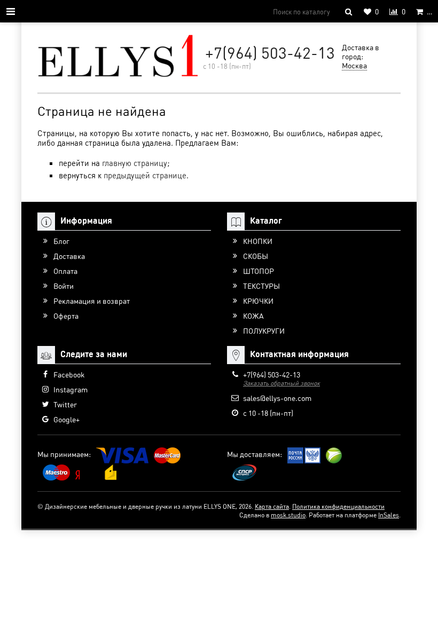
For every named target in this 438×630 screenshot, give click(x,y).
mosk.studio (288, 515)
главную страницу (134, 163)
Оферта (66, 315)
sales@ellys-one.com (277, 398)
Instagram (70, 389)
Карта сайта (272, 506)
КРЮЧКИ (258, 300)
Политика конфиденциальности (338, 506)
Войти (63, 285)
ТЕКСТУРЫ (261, 285)
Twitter (65, 404)
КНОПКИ (257, 241)
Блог (61, 241)
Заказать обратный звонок (281, 383)
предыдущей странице (145, 175)
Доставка (69, 256)
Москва (354, 65)
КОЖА (253, 315)
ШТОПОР (258, 270)
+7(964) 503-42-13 (270, 52)
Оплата (65, 270)
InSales (388, 515)
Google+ (66, 419)
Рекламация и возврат (91, 300)
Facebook (68, 374)
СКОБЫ (255, 256)
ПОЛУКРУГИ (264, 330)
